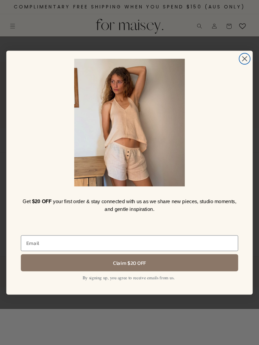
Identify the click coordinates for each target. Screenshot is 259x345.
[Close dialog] (244, 58)
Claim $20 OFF (129, 262)
